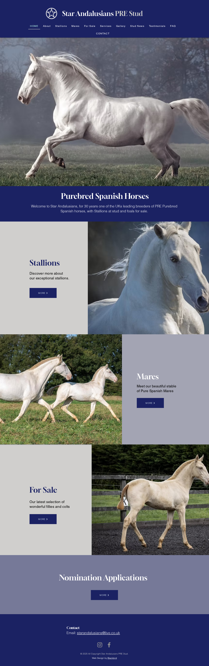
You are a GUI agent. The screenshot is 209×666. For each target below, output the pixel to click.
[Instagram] (99, 644)
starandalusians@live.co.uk (98, 633)
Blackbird (112, 658)
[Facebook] (109, 644)
